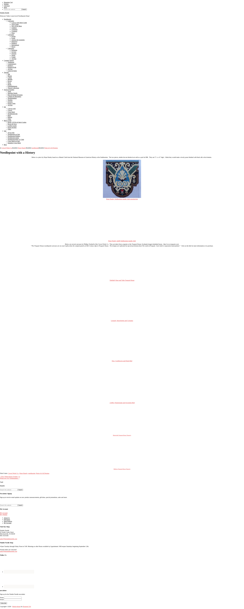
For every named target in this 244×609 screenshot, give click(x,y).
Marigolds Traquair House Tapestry (122, 435)
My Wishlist (3, 514)
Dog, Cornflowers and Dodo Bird (122, 361)
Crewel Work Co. (7, 148)
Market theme (16, 606)
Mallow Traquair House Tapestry (122, 469)
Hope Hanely (22, 148)
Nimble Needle (4, 13)
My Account (4, 513)
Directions (7, 519)
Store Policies (8, 521)
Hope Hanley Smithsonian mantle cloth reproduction (122, 199)
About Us (7, 518)
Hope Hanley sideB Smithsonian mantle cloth (122, 241)
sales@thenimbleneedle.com (8, 539)
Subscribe (3, 603)
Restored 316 (27, 606)
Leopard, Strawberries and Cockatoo (122, 320)
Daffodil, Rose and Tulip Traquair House (122, 280)
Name (2, 597)
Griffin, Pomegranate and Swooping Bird (122, 403)
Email (2, 599)
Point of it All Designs (51, 148)
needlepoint (35, 148)
